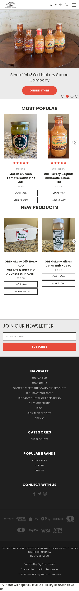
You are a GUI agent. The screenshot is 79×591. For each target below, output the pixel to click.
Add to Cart (20, 199)
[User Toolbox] (56, 4)
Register (46, 413)
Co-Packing (39, 378)
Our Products (39, 439)
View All (39, 470)
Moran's (40, 465)
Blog (39, 408)
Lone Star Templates (46, 569)
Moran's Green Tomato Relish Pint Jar (21, 178)
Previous (4, 142)
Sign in (31, 413)
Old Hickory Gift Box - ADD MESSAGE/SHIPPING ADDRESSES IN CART (21, 268)
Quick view (21, 192)
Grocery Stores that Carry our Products (39, 388)
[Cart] (67, 4)
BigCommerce (46, 564)
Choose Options (21, 291)
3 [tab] (72, 96)
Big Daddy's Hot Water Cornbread (39, 398)
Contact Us (39, 383)
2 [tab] (67, 96)
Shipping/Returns (39, 403)
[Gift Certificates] (61, 4)
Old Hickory (39, 460)
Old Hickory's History (39, 393)
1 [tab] (62, 96)
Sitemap (39, 418)
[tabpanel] (39, 54)
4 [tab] (76, 96)
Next (74, 142)
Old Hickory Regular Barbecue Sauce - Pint (58, 178)
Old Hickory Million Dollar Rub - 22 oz (58, 263)
